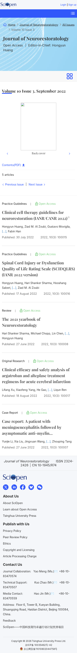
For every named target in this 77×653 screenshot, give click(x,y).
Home (11, 24)
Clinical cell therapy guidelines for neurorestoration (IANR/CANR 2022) (36, 215)
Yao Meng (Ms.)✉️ (45, 571)
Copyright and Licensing (19, 550)
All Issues (68, 24)
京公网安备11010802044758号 (40, 648)
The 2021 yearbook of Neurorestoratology (21, 322)
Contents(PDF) (12, 165)
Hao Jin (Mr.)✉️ (44, 593)
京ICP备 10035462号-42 (38, 644)
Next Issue (36, 184)
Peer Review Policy (15, 537)
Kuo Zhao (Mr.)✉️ (45, 582)
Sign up (72, 4)
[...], (5, 231)
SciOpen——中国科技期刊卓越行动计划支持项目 (33, 627)
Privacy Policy (12, 530)
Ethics (7, 543)
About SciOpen (13, 503)
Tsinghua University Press (19, 515)
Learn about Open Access (20, 509)
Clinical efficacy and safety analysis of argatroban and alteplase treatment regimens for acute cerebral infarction (36, 375)
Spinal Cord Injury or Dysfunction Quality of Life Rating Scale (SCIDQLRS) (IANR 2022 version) (38, 268)
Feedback (9, 620)
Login (63, 4)
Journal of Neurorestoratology (36, 38)
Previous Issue (14, 184)
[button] (7, 129)
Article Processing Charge (20, 556)
